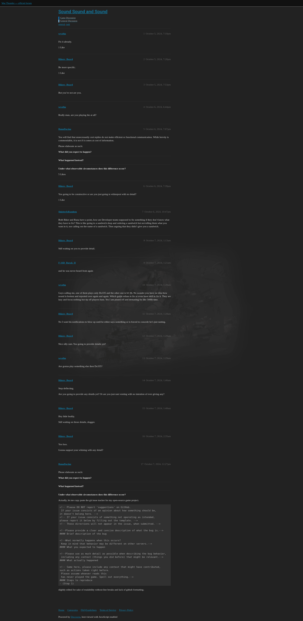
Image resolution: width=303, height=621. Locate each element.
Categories (72, 610)
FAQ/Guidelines (89, 610)
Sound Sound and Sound (82, 11)
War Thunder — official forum (17, 3)
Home (61, 610)
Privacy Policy (126, 610)
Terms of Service (108, 610)
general (61, 24)
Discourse (75, 617)
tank (68, 24)
